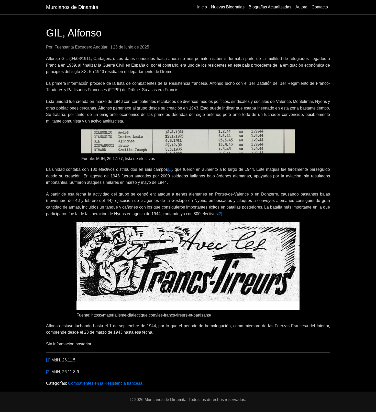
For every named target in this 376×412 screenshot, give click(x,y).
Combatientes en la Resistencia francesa (105, 383)
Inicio (202, 7)
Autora (301, 7)
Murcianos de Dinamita (72, 7)
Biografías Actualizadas (270, 7)
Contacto (320, 7)
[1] (170, 169)
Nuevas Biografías (228, 7)
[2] (220, 214)
